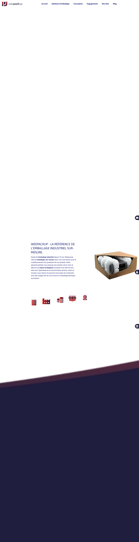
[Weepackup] (12, 4)
